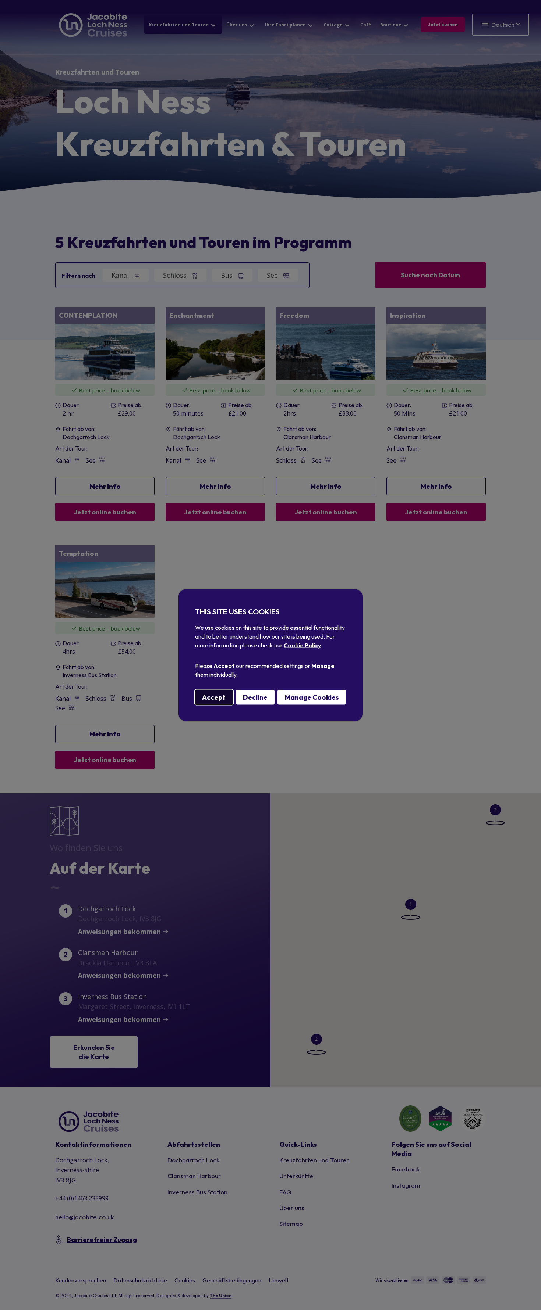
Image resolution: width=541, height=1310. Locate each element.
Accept (214, 697)
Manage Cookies (312, 697)
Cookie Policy (302, 645)
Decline (255, 697)
